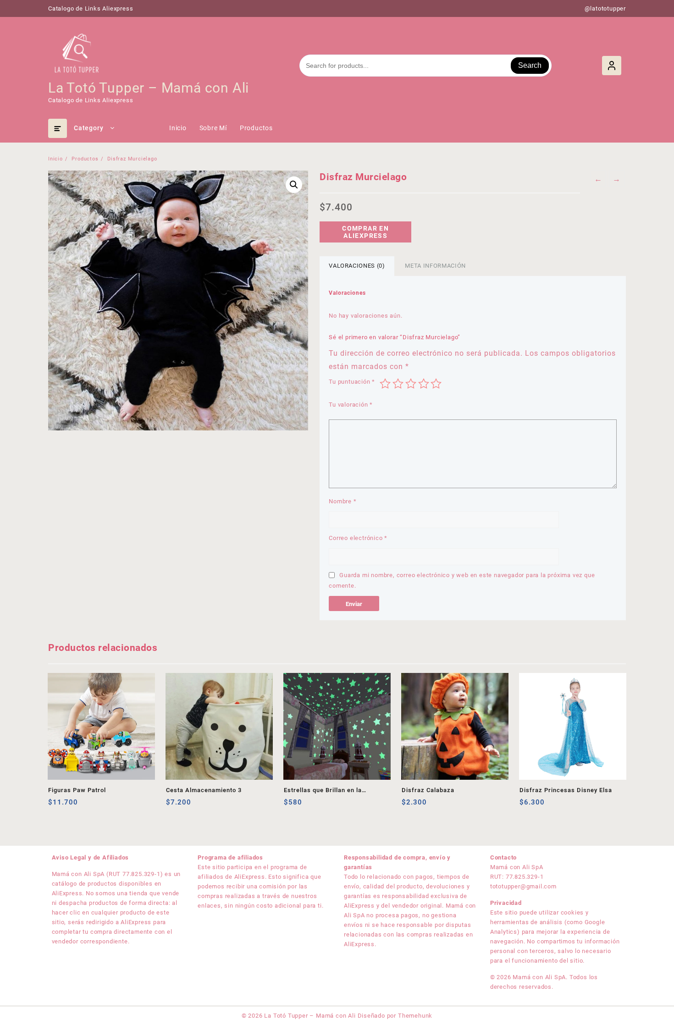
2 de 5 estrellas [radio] (397, 383)
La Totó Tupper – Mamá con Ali (148, 88)
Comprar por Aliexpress (527, 806)
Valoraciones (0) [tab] (357, 265)
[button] (294, 184)
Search (529, 65)
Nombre (342, 501)
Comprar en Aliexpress (365, 232)
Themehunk (415, 1015)
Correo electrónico (358, 538)
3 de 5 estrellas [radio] (410, 383)
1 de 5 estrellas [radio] (385, 383)
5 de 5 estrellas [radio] (436, 383)
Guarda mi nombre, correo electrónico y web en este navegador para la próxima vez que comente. (462, 580)
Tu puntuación (352, 381)
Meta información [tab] (435, 265)
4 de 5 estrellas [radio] (423, 383)
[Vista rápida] (74, 806)
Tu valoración (351, 404)
